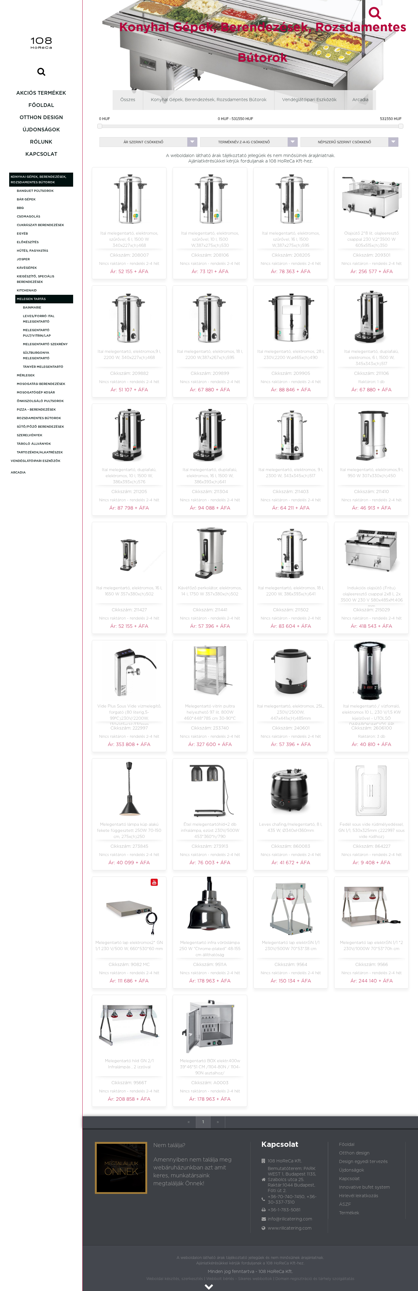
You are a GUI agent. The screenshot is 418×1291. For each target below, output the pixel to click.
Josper (23, 259)
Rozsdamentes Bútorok (39, 418)
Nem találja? (169, 1145)
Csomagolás (28, 216)
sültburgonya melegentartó (36, 355)
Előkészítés (28, 242)
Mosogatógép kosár (36, 392)
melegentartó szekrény (45, 344)
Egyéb (22, 233)
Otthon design (41, 117)
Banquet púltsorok (35, 190)
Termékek (349, 1213)
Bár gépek (26, 199)
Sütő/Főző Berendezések (40, 426)
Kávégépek (27, 267)
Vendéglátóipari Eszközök (35, 461)
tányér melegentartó (43, 366)
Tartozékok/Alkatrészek (40, 452)
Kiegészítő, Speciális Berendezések (35, 279)
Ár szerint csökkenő (143, 142)
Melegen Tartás (31, 299)
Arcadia (18, 472)
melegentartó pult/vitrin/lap (37, 333)
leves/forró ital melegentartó (38, 319)
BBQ (20, 208)
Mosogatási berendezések (41, 384)
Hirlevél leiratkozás (358, 1196)
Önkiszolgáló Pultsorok (40, 401)
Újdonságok (41, 129)
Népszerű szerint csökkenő (344, 142)
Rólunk (41, 142)
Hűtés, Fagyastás (32, 250)
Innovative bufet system (364, 1187)
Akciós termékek (41, 93)
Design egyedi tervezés (363, 1162)
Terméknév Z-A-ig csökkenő (244, 142)
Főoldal (41, 105)
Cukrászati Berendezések (40, 225)
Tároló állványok (34, 443)
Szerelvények (29, 435)
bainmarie (32, 307)
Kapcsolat (41, 154)
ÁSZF (345, 1204)
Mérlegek (26, 375)
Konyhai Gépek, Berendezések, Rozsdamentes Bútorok (38, 179)
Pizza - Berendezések (36, 409)
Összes (127, 100)
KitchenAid (27, 290)
